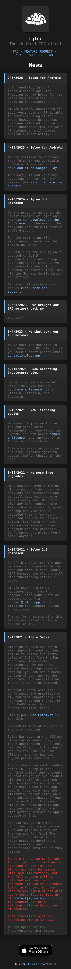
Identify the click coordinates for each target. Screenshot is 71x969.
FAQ (16, 51)
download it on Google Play (32, 168)
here (28, 570)
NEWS (19, 55)
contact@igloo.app (24, 355)
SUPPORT (35, 55)
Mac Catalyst (41, 715)
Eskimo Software (42, 964)
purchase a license (25, 389)
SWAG (51, 55)
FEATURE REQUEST (38, 51)
